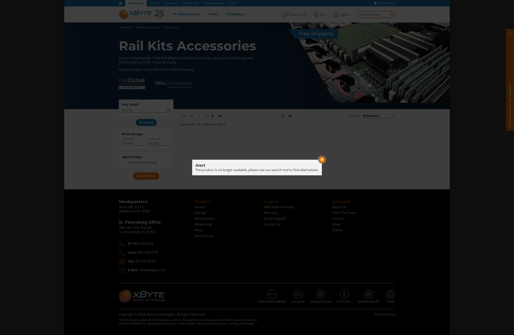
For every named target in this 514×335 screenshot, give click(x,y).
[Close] (322, 159)
